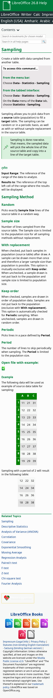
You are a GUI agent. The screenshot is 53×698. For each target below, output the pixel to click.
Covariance (8, 542)
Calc (36, 14)
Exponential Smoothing (16, 547)
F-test (5, 568)
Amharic (31, 20)
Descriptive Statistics (14, 526)
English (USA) (12, 20)
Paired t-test (9, 563)
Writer (26, 14)
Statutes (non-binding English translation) (26, 644)
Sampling (7, 521)
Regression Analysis (13, 557)
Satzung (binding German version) (23, 648)
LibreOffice (10, 14)
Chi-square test (11, 578)
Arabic (45, 20)
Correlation (8, 537)
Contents (8, 29)
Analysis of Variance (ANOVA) (19, 531)
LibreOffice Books (26, 614)
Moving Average (11, 552)
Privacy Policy (38, 641)
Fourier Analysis (11, 583)
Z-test (5, 573)
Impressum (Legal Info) (15, 641)
